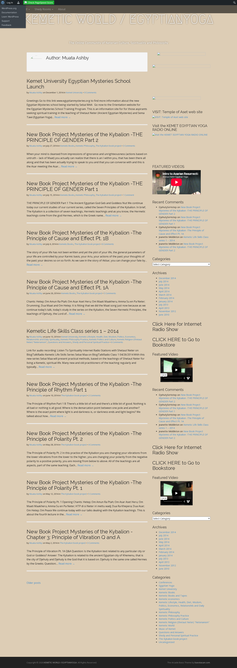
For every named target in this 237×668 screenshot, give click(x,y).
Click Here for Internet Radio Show (177, 326)
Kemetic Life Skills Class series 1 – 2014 (73, 331)
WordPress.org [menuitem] (9, 8)
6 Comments (108, 244)
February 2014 (166, 298)
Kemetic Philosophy (85, 145)
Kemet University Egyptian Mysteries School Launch (78, 84)
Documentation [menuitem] (9, 12)
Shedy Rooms (43, 9)
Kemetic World (166, 625)
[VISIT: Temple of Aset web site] (170, 117)
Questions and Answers (59, 342)
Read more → (62, 117)
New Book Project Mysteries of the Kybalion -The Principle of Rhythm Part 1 (84, 387)
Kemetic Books (67, 145)
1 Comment (128, 195)
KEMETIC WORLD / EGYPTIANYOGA (118, 19)
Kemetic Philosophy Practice (74, 339)
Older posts (34, 583)
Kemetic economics (169, 599)
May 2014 (164, 288)
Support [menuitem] (6, 21)
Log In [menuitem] (10, 2)
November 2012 (167, 311)
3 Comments (129, 145)
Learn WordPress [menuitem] (10, 16)
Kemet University (74, 92)
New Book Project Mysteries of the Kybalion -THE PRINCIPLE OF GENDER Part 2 (85, 137)
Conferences (165, 582)
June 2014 (164, 284)
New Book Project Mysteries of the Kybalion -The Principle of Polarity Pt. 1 (84, 485)
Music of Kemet (167, 628)
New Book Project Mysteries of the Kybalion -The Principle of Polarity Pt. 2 (84, 436)
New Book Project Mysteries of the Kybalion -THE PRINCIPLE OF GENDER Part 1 (85, 186)
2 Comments (95, 395)
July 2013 (163, 304)
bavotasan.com (202, 662)
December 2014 (167, 278)
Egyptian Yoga (166, 585)
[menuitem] (3, 2)
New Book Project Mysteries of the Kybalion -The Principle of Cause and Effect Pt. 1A (84, 284)
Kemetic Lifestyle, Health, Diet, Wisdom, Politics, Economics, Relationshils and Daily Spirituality (181, 605)
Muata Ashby (36, 92)
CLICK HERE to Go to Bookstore (176, 342)
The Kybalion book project (108, 145)
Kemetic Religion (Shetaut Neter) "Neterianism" (184, 622)
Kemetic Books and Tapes (173, 595)
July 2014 (163, 281)
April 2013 (164, 308)
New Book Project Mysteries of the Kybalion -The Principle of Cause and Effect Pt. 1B (84, 235)
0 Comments (90, 92)
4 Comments (94, 444)
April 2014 (164, 291)
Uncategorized (166, 642)
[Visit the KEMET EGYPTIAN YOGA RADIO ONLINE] (181, 146)
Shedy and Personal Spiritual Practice (90, 342)
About (61, 9)
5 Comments (110, 293)
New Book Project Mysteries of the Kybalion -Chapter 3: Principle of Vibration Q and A (80, 534)
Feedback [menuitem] (6, 25)
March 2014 (165, 294)
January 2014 (165, 301)
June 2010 (164, 314)
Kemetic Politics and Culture (102, 339)
